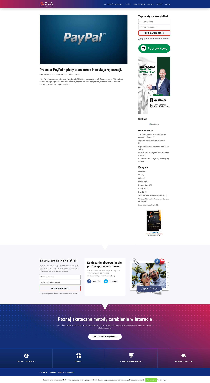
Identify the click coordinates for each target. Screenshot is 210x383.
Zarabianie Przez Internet (147, 205)
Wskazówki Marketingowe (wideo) (151, 195)
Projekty (141, 192)
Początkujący (143, 185)
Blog (70, 74)
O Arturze (150, 4)
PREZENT (159, 4)
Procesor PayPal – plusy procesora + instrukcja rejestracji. (81, 70)
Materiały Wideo (139, 4)
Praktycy (76, 74)
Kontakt (167, 4)
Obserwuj (96, 281)
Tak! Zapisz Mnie (154, 33)
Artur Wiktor (56, 74)
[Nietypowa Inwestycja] (154, 113)
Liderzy (141, 178)
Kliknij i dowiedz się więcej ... (105, 336)
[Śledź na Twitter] (106, 281)
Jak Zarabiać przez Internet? (113, 4)
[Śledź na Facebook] (89, 281)
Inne (139, 175)
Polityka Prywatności (66, 372)
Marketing (142, 182)
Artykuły (128, 4)
